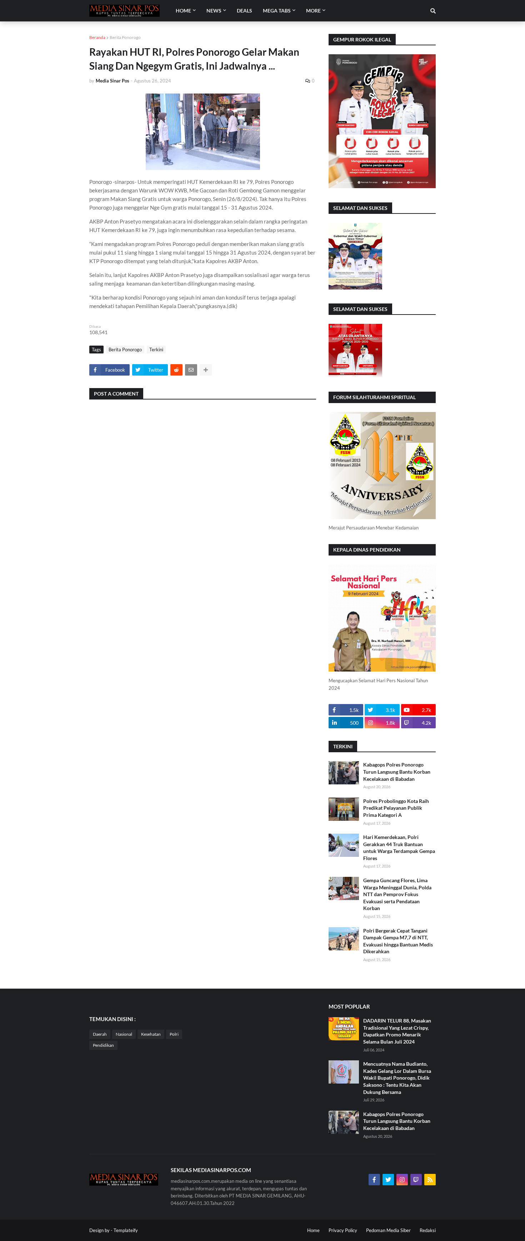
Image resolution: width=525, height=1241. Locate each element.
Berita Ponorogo (125, 37)
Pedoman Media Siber (388, 1230)
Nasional (124, 1034)
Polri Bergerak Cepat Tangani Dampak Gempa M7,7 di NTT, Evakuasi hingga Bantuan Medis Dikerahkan (398, 941)
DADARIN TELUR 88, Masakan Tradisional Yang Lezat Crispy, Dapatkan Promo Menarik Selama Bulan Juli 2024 (397, 1031)
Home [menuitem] (183, 10)
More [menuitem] (313, 10)
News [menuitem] (213, 10)
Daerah (100, 1034)
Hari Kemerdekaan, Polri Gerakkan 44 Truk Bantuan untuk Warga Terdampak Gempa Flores (399, 847)
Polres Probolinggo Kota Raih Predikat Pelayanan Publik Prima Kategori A (396, 808)
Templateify (126, 1230)
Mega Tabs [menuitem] (277, 10)
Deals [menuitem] (244, 10)
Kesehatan (151, 1034)
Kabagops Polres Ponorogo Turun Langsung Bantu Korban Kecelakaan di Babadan (396, 772)
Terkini (156, 349)
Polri (174, 1034)
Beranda (97, 37)
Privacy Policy (343, 1230)
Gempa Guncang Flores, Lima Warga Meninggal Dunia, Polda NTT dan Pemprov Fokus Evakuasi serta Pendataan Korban (397, 894)
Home (313, 1230)
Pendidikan (103, 1045)
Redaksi (428, 1230)
